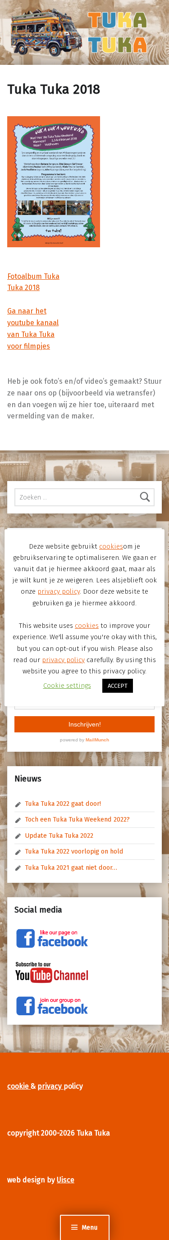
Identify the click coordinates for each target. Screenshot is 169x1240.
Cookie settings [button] (67, 685)
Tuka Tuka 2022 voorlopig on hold (74, 851)
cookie (19, 1086)
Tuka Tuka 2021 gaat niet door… (71, 867)
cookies (111, 546)
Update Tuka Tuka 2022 (59, 835)
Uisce (65, 1180)
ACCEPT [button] (118, 685)
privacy (50, 1086)
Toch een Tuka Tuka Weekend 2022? (77, 819)
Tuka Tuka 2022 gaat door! (63, 803)
